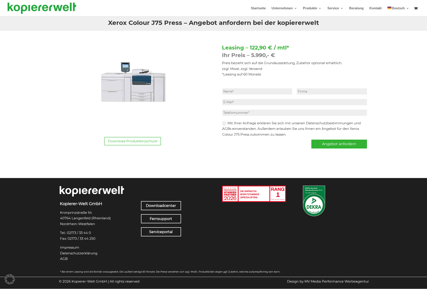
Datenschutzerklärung (78, 253)
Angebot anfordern (339, 144)
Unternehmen (282, 8)
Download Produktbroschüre (132, 141)
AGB (64, 259)
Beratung (356, 8)
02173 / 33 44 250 (81, 238)
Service (333, 8)
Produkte (310, 8)
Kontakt (375, 8)
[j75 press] (132, 127)
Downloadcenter (161, 206)
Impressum (69, 247)
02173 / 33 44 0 (79, 233)
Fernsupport (161, 219)
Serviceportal (161, 232)
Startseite (258, 8)
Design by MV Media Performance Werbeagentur (328, 281)
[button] (10, 279)
